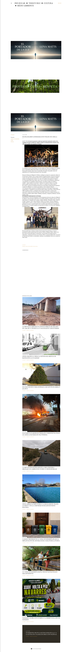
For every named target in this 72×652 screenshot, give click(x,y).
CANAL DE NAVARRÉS (29, 246)
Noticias (12, 141)
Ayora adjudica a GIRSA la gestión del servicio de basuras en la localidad (39, 357)
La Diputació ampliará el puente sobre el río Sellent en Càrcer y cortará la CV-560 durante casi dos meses (40, 327)
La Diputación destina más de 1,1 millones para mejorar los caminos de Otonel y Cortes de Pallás (39, 468)
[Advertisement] (35, 15)
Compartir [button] (12, 134)
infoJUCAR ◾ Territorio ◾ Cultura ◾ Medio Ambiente (34, 4)
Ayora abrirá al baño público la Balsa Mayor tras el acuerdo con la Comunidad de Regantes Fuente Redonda (40, 505)
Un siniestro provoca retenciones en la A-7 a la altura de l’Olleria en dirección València (41, 633)
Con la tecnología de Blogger (37, 648)
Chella (12, 140)
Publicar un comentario (30, 330)
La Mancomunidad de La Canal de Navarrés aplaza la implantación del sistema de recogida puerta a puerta (41, 540)
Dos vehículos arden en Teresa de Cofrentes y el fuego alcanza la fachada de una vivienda (41, 434)
